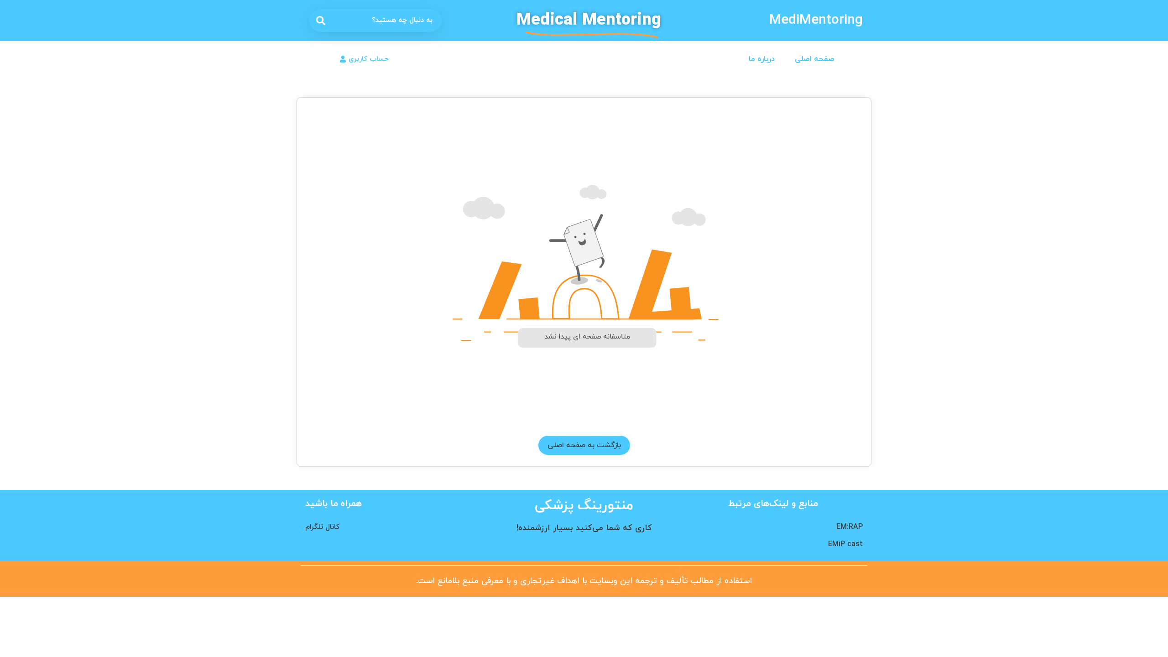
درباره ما (762, 59)
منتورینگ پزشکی (584, 506)
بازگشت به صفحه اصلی (584, 445)
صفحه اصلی (814, 59)
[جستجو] (320, 20)
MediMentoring (816, 20)
